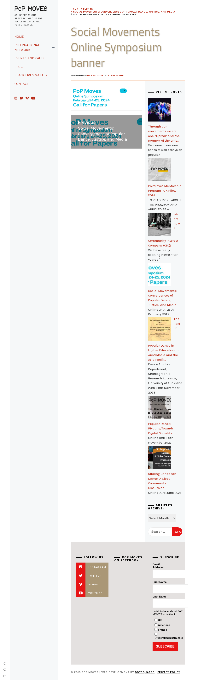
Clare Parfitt (116, 75)
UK (160, 620)
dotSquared (144, 672)
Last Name (159, 596)
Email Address (158, 566)
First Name (160, 581)
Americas (164, 624)
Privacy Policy (168, 672)
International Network (27, 47)
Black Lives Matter (31, 75)
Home (19, 36)
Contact (22, 83)
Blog (19, 66)
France (162, 629)
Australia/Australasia (169, 637)
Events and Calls (29, 58)
